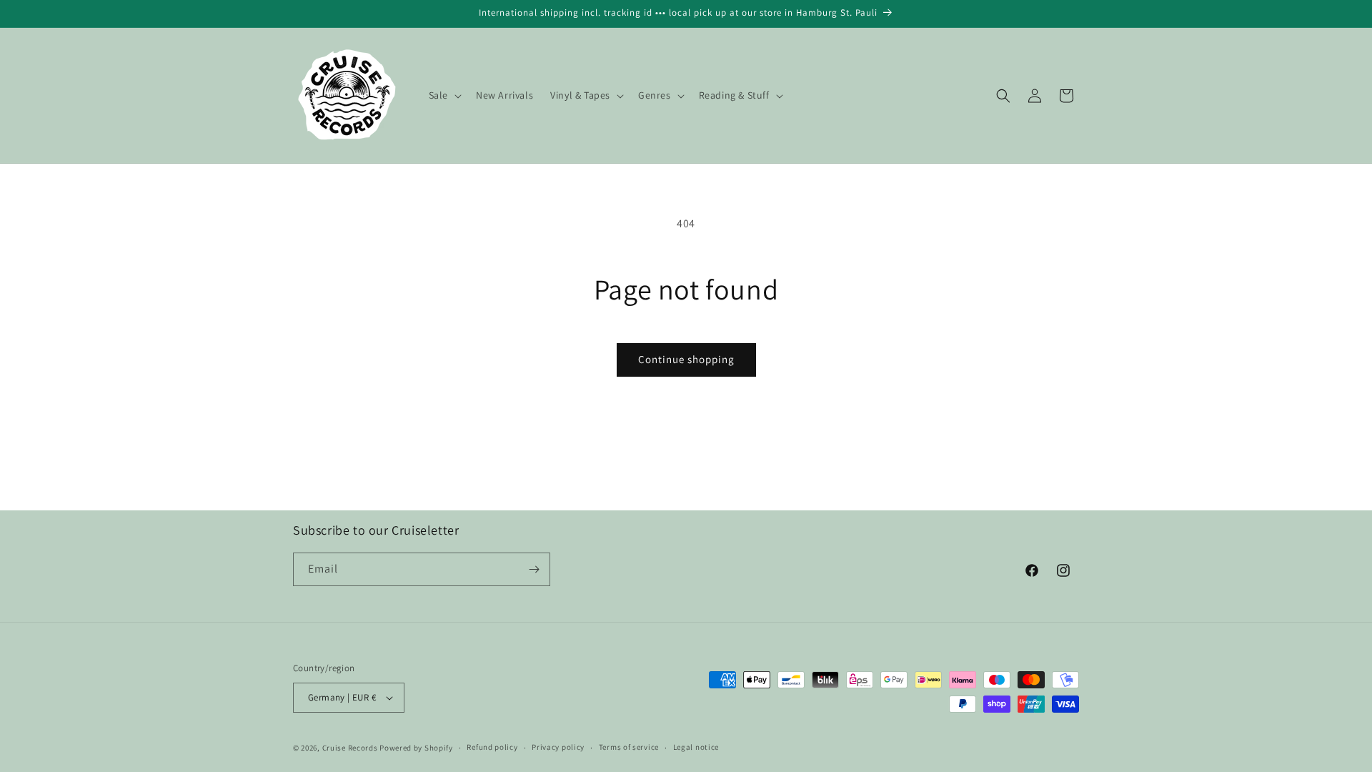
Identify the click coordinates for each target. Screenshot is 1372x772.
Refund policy (492, 747)
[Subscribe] (534, 569)
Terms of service (629, 747)
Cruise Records (350, 748)
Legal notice (696, 747)
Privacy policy (558, 747)
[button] (443, 95)
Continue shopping (686, 359)
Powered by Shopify (416, 748)
